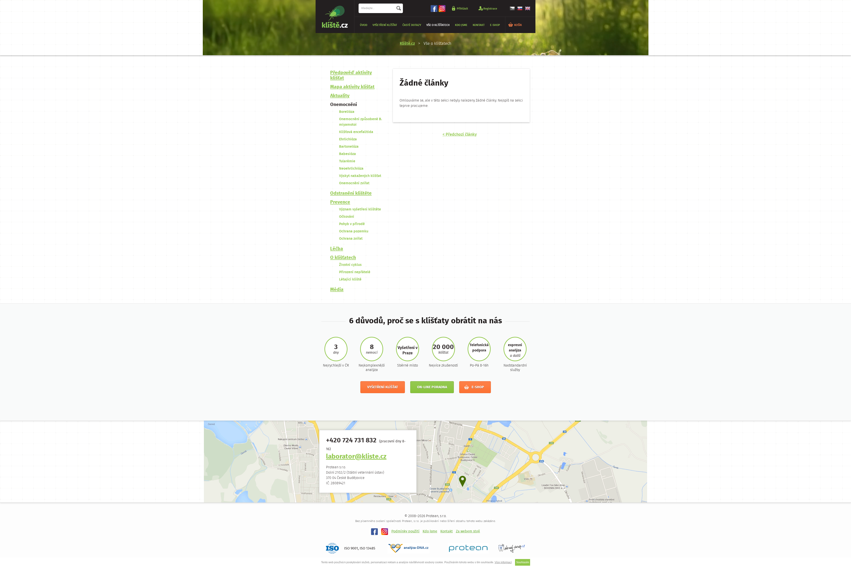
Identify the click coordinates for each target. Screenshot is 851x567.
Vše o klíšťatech (438, 25)
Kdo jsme (461, 25)
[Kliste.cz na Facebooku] (434, 8)
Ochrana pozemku (353, 231)
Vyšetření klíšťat (385, 25)
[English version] (527, 8)
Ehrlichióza (348, 139)
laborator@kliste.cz (356, 457)
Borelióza (346, 112)
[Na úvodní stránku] (335, 17)
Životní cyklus (350, 265)
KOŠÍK (518, 25)
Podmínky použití (405, 531)
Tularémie (347, 161)
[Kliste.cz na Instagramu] (442, 8)
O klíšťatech (343, 257)
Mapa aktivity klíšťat (352, 87)
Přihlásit (462, 8)
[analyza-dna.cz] (412, 548)
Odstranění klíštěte (351, 193)
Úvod (363, 25)
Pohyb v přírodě (352, 224)
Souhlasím (522, 562)
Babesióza (347, 154)
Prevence (340, 202)
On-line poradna (432, 387)
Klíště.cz (407, 44)
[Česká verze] (512, 8)
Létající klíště (350, 279)
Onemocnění (343, 104)
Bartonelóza (349, 146)
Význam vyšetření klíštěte (360, 209)
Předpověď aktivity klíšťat (351, 75)
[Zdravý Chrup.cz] (511, 548)
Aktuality (339, 96)
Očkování (346, 217)
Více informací (503, 562)
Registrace (490, 8)
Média (337, 289)
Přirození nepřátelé (354, 272)
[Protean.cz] (468, 548)
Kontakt (479, 25)
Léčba (336, 249)
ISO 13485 (367, 548)
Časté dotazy (411, 25)
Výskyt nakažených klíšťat (360, 176)
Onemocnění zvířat (354, 183)
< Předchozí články (460, 134)
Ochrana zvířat (351, 238)
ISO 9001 (351, 548)
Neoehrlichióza (351, 168)
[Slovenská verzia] (519, 8)
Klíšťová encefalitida (356, 132)
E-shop (495, 25)
